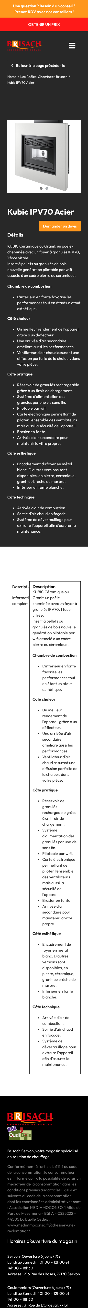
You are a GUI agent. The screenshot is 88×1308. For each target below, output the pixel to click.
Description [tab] (19, 586)
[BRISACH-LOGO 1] (25, 42)
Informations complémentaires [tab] (19, 600)
